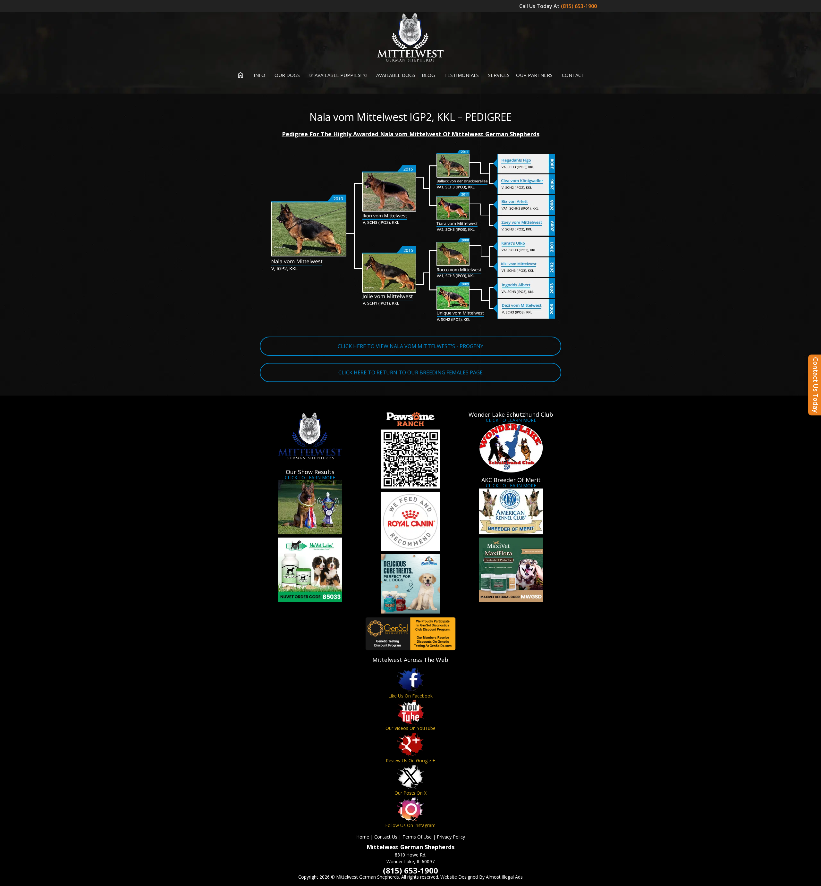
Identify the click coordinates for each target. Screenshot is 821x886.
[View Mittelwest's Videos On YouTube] (410, 712)
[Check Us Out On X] (410, 776)
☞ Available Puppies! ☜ (337, 75)
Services (498, 75)
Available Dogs (395, 75)
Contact (572, 75)
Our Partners (534, 75)
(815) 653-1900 (579, 6)
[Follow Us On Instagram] (410, 809)
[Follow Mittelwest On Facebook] (410, 679)
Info (258, 75)
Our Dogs (286, 75)
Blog (428, 75)
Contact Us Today (815, 385)
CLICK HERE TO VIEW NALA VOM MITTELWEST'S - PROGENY (410, 346)
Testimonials (461, 75)
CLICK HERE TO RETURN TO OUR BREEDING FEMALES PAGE (410, 372)
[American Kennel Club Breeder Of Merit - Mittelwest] (511, 511)
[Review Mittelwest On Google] (410, 744)
